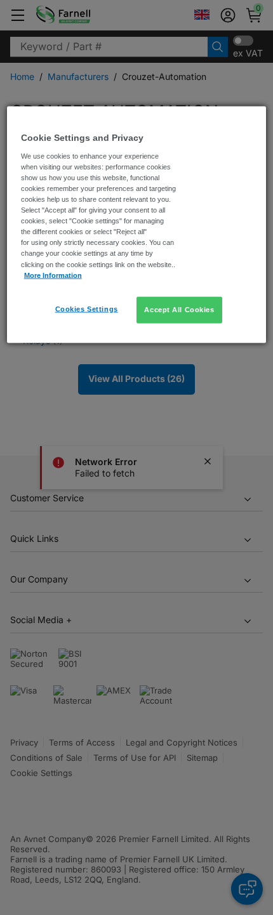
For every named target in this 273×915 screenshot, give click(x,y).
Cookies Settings (86, 308)
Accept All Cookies (179, 309)
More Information (53, 275)
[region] (137, 225)
